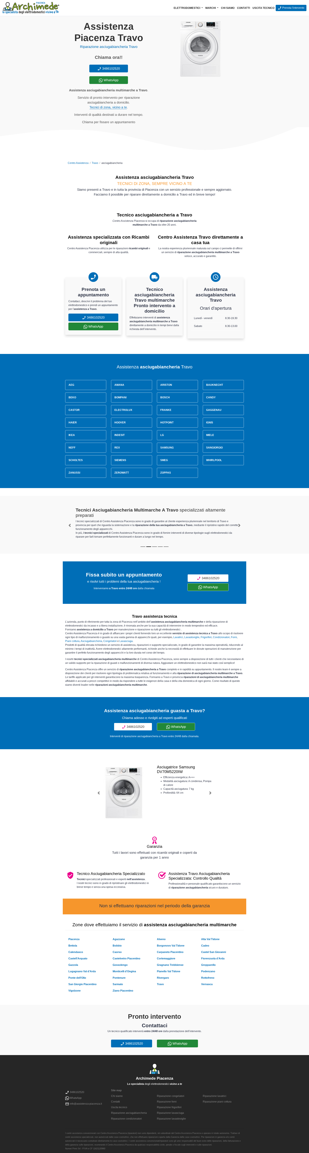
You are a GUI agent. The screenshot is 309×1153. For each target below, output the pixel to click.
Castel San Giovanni (213, 952)
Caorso (117, 952)
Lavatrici (178, 637)
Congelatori (110, 641)
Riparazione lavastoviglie (171, 1118)
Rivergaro (163, 977)
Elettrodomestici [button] (187, 8)
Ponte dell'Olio (77, 977)
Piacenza (74, 939)
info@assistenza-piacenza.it (85, 1103)
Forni (234, 637)
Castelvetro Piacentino (126, 958)
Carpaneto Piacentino (170, 952)
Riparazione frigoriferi (169, 1107)
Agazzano (119, 939)
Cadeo (205, 945)
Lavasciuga (126, 641)
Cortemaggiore (166, 958)
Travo (95, 163)
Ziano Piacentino (123, 990)
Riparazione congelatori (170, 1096)
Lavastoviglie (191, 637)
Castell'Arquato (77, 958)
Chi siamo (227, 8)
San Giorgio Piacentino (82, 984)
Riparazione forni (167, 1101)
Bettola (72, 945)
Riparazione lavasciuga (170, 1113)
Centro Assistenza (78, 163)
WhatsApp (110, 80)
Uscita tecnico (263, 8)
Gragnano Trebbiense (170, 965)
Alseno (161, 939)
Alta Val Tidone (210, 939)
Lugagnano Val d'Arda (82, 971)
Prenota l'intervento (293, 7)
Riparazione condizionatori (126, 1118)
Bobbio (117, 945)
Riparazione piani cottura (217, 1101)
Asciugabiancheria (91, 641)
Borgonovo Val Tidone (170, 945)
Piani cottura (72, 641)
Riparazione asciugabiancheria (129, 1113)
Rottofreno (207, 977)
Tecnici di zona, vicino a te (108, 107)
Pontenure (119, 977)
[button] (69, 525)
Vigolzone (74, 990)
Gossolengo (120, 965)
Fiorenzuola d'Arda (213, 958)
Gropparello (208, 965)
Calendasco (75, 952)
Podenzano (208, 971)
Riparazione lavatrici (214, 1096)
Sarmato (118, 984)
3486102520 (110, 68)
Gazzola (73, 965)
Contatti (243, 8)
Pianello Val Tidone (168, 971)
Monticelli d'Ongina (124, 971)
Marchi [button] (210, 8)
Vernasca (207, 984)
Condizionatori (221, 637)
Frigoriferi (206, 637)
